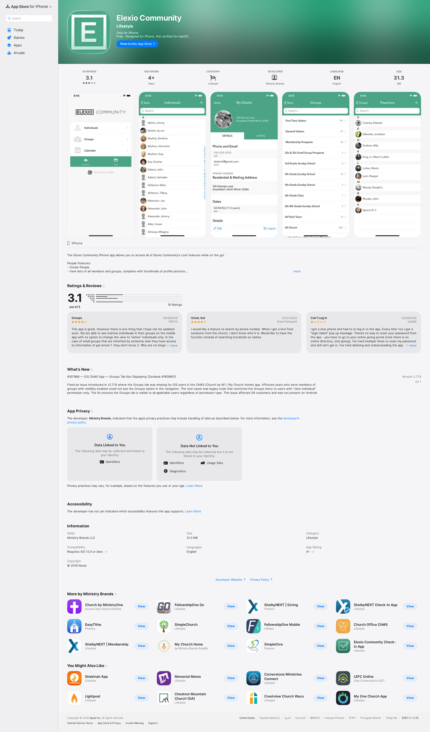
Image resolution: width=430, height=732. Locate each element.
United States (247, 718)
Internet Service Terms (80, 723)
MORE (174, 345)
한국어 (352, 718)
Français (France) (334, 718)
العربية (287, 718)
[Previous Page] (63, 332)
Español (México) (270, 718)
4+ (308, 551)
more (297, 271)
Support (153, 723)
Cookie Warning (134, 723)
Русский (300, 718)
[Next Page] (425, 332)
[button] (29, 30)
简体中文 (315, 718)
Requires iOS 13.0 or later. (85, 551)
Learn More (194, 485)
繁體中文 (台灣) (410, 718)
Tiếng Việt (391, 718)
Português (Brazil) (370, 718)
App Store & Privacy (109, 723)
